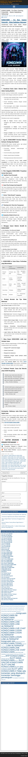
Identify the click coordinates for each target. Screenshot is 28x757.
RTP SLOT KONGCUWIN (6, 561)
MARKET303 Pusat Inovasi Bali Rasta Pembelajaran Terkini (11, 1)
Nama (3, 492)
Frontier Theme (24, 755)
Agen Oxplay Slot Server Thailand (8, 589)
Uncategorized (20, 15)
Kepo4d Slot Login (5, 547)
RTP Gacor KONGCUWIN (6, 560)
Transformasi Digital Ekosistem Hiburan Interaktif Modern (13, 516)
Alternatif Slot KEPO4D (6, 535)
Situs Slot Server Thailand (7, 599)
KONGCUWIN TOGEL (11, 643)
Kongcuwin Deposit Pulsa (18, 620)
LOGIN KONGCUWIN (19, 652)
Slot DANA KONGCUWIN (6, 553)
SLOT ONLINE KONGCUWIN (14, 466)
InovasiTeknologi (13, 613)
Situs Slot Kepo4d (5, 577)
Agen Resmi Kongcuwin (5, 606)
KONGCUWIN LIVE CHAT (13, 458)
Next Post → (24, 472)
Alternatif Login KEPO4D (6, 533)
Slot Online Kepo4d (5, 574)
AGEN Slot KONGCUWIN (6, 566)
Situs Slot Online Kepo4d (7, 575)
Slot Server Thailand (5, 596)
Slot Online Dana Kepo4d (7, 582)
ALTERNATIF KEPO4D (6, 570)
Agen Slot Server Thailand (7, 595)
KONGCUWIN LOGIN (11, 630)
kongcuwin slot (16, 461)
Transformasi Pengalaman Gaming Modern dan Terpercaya (14, 514)
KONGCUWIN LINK (12, 456)
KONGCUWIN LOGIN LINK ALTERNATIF (11, 638)
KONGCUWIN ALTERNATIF (8, 618)
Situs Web (4, 500)
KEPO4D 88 (3, 571)
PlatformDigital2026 (10, 654)
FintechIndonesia (22, 606)
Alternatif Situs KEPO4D (6, 540)
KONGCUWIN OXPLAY (6, 568)
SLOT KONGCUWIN (5, 557)
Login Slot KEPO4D (5, 543)
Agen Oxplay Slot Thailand (7, 591)
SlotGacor (16, 660)
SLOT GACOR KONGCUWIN (12, 661)
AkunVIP (11, 606)
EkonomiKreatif (15, 606)
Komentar (4, 481)
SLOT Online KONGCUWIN (7, 559)
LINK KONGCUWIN (10, 649)
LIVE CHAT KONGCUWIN (13, 463)
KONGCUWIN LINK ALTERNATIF (10, 625)
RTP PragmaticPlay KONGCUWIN (8, 564)
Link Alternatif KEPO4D (6, 538)
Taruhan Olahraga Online (6, 588)
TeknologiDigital (15, 677)
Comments (5, 17)
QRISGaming (16, 654)
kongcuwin (6, 455)
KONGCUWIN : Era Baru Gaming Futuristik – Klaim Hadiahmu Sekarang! (12, 12)
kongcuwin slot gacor (20, 641)
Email (3, 496)
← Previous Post (4, 472)
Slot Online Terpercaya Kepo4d (8, 578)
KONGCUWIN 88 (12, 455)
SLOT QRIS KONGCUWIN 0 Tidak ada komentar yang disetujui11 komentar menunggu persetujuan (14, 468)
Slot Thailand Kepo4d (6, 573)
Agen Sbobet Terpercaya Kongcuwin (9, 598)
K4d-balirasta (5, 15)
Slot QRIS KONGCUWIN (6, 554)
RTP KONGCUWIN (14, 656)
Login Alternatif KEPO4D (6, 536)
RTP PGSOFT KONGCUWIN (7, 563)
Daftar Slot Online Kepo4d (7, 585)
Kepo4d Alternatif (5, 549)
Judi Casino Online (5, 587)
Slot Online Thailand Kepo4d (7, 581)
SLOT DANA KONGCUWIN (13, 465)
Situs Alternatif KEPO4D (6, 542)
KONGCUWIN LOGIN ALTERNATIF (12, 459)
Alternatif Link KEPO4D (6, 539)
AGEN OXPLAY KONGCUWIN (7, 567)
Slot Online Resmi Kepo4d (7, 580)
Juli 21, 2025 (12, 15)
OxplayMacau (4, 654)
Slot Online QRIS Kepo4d (7, 584)
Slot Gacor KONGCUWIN (6, 552)
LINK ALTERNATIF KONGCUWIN (12, 462)
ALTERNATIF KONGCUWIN (7, 556)
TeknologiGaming (21, 677)
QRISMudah (21, 654)
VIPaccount (3, 679)
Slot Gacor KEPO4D (5, 545)
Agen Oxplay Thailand (6, 592)
